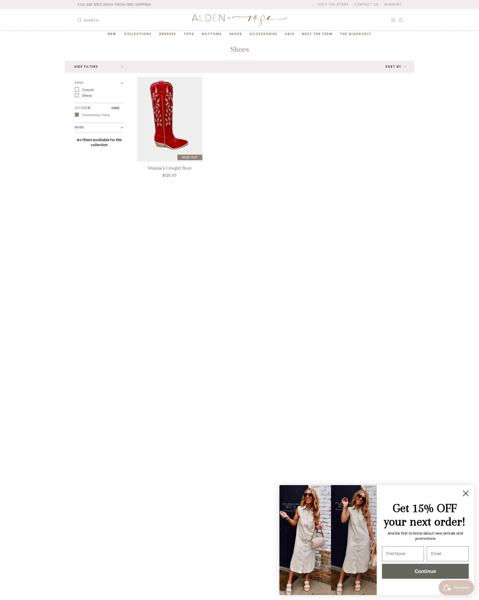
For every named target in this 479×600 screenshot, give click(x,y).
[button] (137, 34)
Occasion (82, 108)
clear (115, 108)
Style (79, 83)
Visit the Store (333, 4)
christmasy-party (95, 115)
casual (87, 90)
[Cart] (400, 19)
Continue (425, 571)
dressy (86, 95)
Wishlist (393, 4)
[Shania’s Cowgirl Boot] (169, 119)
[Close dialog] (466, 493)
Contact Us (366, 4)
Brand (79, 127)
